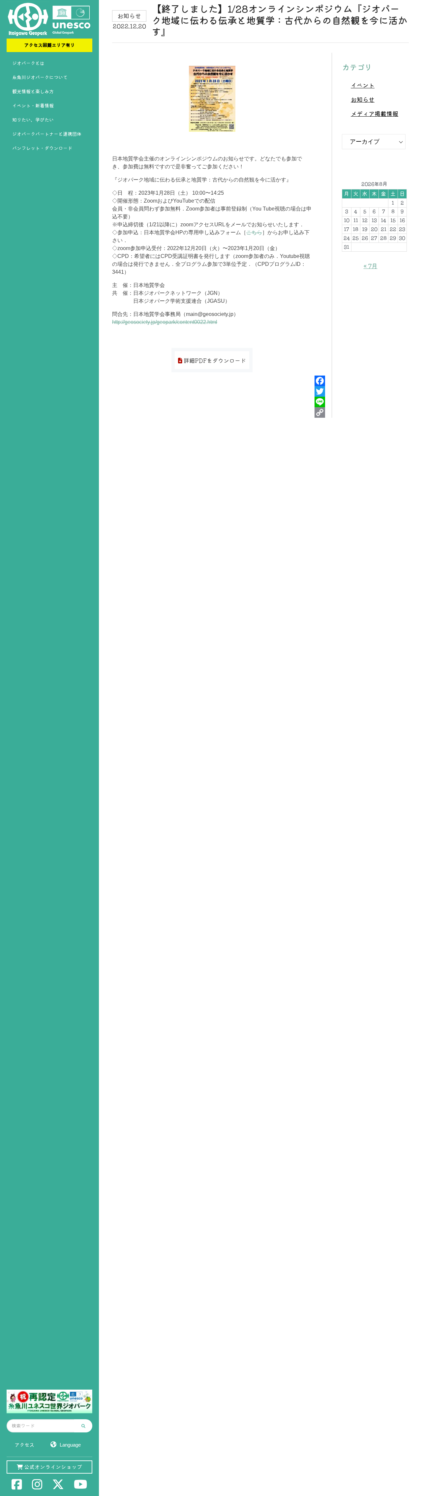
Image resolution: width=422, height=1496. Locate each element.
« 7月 (370, 266)
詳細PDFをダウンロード (214, 360)
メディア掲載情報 (374, 114)
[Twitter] (320, 391)
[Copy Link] (320, 412)
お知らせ (363, 99)
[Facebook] (320, 381)
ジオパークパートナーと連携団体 (46, 134)
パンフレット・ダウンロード (42, 148)
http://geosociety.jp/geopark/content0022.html (164, 322)
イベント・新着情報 (33, 105)
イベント (363, 85)
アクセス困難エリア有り (49, 45)
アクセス (24, 1444)
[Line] (320, 402)
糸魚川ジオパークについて (40, 77)
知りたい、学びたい (33, 120)
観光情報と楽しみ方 (33, 91)
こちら (254, 232)
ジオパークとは (28, 63)
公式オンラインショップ (52, 1467)
